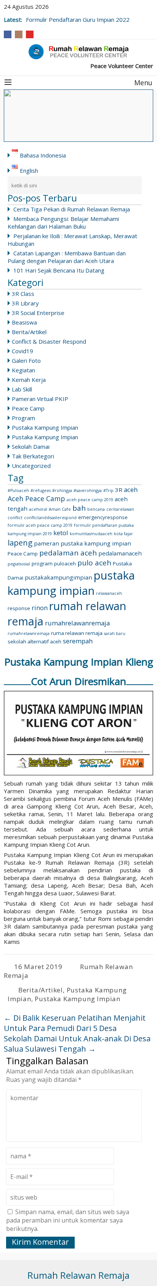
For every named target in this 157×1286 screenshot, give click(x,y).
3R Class (23, 293)
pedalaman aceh (68, 553)
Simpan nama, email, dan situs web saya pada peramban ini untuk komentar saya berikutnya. (67, 1220)
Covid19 (22, 351)
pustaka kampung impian (71, 583)
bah (79, 508)
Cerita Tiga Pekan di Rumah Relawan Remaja (71, 209)
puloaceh (65, 563)
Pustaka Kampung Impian (45, 427)
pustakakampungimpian (58, 577)
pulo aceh (94, 563)
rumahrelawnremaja (29, 633)
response (19, 608)
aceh (131, 489)
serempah (78, 641)
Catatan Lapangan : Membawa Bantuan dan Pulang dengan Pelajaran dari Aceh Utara (67, 257)
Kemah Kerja (29, 379)
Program (23, 418)
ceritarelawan (120, 509)
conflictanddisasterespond (50, 517)
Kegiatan (23, 370)
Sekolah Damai (31, 446)
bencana (96, 509)
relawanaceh (109, 593)
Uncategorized (31, 465)
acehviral (38, 509)
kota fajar (123, 533)
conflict (15, 517)
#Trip (108, 490)
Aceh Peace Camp (36, 498)
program (42, 563)
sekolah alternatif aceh (34, 641)
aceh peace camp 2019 (90, 499)
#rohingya (62, 490)
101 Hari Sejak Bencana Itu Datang (58, 270)
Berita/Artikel (29, 332)
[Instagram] (18, 34)
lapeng (20, 542)
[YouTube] (29, 34)
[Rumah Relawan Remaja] (78, 51)
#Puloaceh (18, 490)
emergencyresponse (103, 517)
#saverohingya (88, 490)
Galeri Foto (26, 360)
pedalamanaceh (120, 553)
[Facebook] (7, 34)
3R (118, 490)
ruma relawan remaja (77, 633)
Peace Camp (28, 408)
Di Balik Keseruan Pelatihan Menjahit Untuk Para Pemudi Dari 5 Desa (75, 1023)
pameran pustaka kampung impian (82, 543)
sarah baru (114, 633)
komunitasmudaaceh (91, 533)
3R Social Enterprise (38, 313)
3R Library (25, 303)
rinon (40, 607)
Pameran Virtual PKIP (40, 399)
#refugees (40, 490)
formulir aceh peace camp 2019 (40, 525)
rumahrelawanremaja (77, 623)
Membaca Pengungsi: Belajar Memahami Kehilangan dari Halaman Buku (63, 222)
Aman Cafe (60, 509)
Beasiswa (24, 322)
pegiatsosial (19, 564)
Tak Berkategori (33, 456)
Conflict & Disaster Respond (49, 341)
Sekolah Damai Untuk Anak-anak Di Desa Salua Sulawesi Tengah (77, 1043)
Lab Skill (22, 389)
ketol (60, 532)
